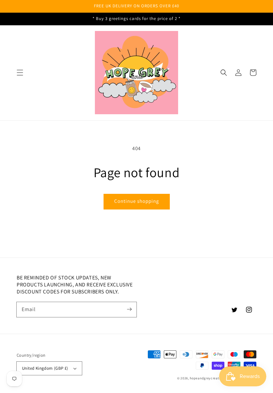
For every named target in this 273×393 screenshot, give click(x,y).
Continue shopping (136, 201)
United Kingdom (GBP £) (45, 368)
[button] (20, 72)
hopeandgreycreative (206, 378)
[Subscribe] (129, 309)
